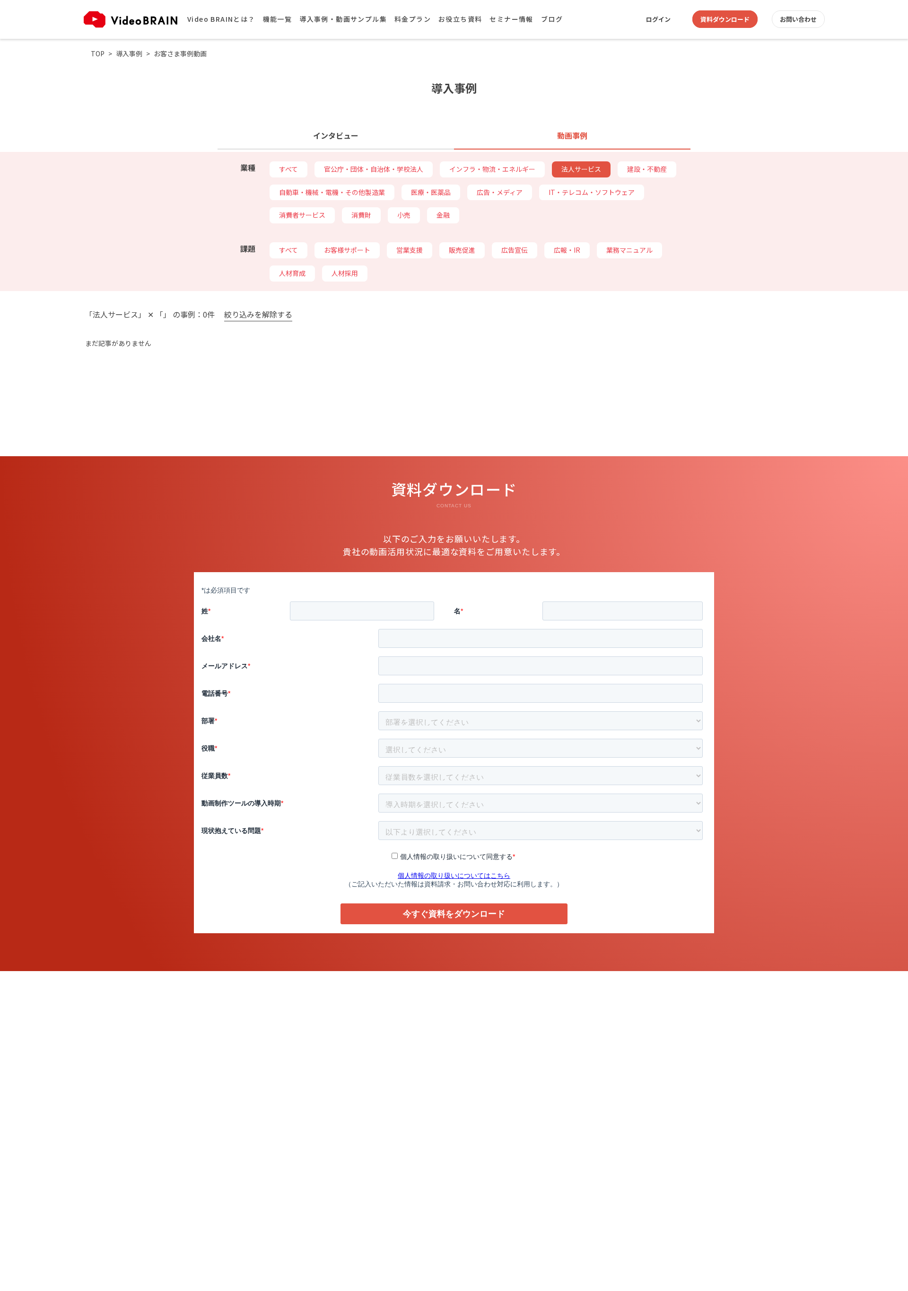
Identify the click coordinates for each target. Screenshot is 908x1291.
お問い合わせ (798, 19)
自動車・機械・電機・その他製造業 (332, 192)
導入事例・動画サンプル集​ (343, 19)
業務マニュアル (629, 250)
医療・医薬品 (431, 192)
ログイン (658, 19)
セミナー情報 (511, 19)
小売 (403, 215)
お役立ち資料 (460, 19)
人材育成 (292, 273)
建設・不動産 (647, 169)
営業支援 (409, 250)
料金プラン (412, 19)
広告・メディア (500, 192)
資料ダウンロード (725, 19)
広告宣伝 (514, 250)
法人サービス (581, 169)
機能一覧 (277, 19)
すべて (288, 169)
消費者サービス (302, 215)
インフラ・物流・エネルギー (492, 169)
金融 (443, 215)
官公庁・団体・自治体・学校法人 (373, 169)
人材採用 (345, 273)
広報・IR (567, 250)
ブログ (552, 19)
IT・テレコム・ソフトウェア (592, 192)
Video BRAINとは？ (221, 19)
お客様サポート (347, 250)
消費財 (361, 215)
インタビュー (335, 135)
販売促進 (462, 250)
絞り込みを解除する (258, 315)
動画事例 (572, 135)
